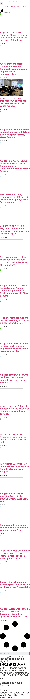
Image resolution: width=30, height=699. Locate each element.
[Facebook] (6, 664)
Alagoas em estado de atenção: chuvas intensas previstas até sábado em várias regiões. (13, 102)
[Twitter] (10, 664)
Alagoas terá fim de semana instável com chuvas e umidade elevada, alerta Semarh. (14, 378)
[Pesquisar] (29, 653)
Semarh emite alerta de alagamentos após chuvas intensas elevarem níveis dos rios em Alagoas (14, 229)
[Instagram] (2, 664)
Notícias (6, 6)
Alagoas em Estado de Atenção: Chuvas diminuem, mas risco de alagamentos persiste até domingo (14, 36)
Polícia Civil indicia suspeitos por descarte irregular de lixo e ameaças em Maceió (15, 320)
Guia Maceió (15, 6)
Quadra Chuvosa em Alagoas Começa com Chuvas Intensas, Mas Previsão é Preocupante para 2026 (15, 554)
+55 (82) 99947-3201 (12, 696)
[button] (1, 3)
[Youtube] (15, 664)
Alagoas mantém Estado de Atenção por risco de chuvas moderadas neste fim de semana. (14, 410)
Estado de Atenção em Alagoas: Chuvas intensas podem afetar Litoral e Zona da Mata (14, 438)
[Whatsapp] (23, 664)
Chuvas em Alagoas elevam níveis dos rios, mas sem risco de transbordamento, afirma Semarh (14, 261)
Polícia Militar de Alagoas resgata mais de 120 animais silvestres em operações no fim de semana (14, 198)
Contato (24, 6)
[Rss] (19, 664)
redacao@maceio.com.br (14, 692)
